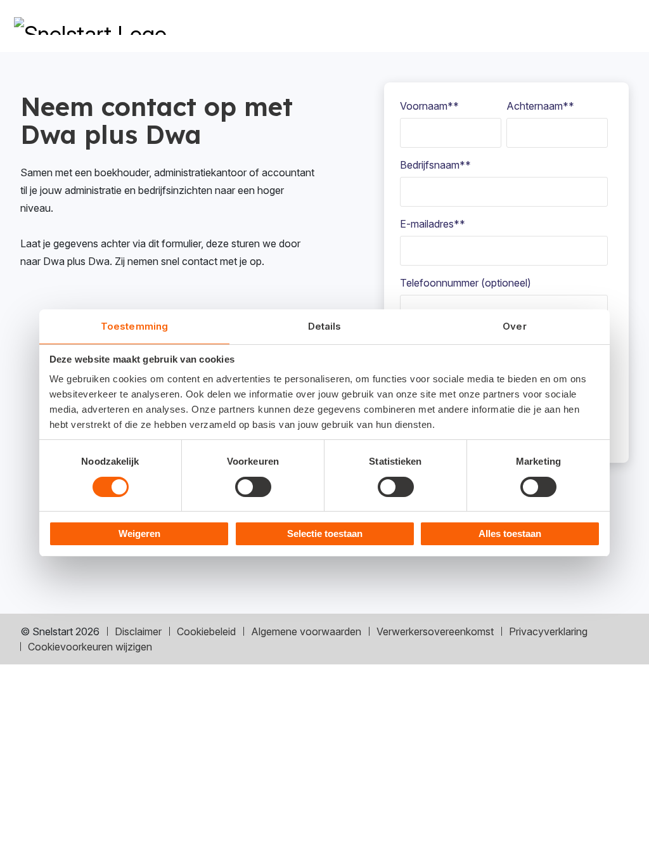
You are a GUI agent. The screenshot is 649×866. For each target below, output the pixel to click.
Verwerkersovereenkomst (435, 631)
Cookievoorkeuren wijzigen (90, 646)
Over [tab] (514, 326)
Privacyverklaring (548, 631)
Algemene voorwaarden (306, 631)
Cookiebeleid (206, 631)
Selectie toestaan (325, 533)
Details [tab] (325, 326)
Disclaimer (138, 631)
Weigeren (139, 533)
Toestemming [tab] (134, 326)
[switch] (253, 487)
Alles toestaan (510, 533)
